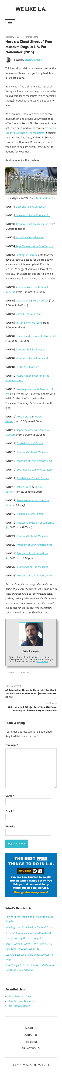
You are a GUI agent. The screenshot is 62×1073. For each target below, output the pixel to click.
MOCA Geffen (40, 300)
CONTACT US (31, 1035)
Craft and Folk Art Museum (30, 207)
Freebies (11, 672)
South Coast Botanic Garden (33, 478)
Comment (11, 745)
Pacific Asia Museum (27, 367)
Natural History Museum (29, 237)
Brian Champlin (33, 60)
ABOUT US (31, 1028)
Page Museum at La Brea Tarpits (34, 246)
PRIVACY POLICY (31, 1048)
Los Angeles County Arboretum (34, 470)
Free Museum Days (20, 996)
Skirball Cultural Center (28, 314)
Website (10, 826)
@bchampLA (42, 661)
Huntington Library (26, 255)
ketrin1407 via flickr (46, 198)
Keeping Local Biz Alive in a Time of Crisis (29, 927)
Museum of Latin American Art (32, 215)
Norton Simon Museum (28, 323)
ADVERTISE (31, 1042)
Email (9, 811)
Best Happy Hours (19, 1006)
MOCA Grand (22, 300)
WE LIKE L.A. (31, 8)
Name (9, 796)
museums (24, 672)
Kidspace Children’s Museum (32, 224)
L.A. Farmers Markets (21, 1001)
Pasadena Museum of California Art (35, 336)
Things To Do (32, 36)
